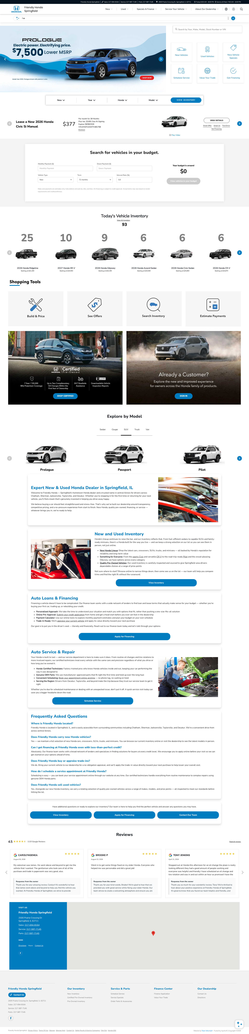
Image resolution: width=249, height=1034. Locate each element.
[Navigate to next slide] (164, 59)
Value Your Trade (161, 997)
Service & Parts (120, 988)
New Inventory (73, 994)
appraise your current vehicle (70, 621)
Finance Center (163, 988)
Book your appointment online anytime (77, 678)
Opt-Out (104, 1030)
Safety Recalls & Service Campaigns (87, 1030)
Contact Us (39, 945)
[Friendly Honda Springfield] (30, 9)
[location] (156, 2)
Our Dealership (207, 988)
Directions (22, 945)
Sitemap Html (60, 1030)
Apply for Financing (124, 636)
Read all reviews (235, 842)
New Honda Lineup (109, 550)
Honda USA (112, 1030)
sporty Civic (138, 556)
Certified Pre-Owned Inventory (79, 997)
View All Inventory (123, 220)
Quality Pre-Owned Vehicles (113, 563)
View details (216, 120)
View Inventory (156, 582)
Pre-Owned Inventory (76, 1001)
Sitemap (52, 1030)
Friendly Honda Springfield (17, 1030)
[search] (241, 9)
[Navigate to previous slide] (2, 59)
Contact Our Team (188, 815)
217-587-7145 (33, 929)
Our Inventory (76, 988)
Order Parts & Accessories (121, 1001)
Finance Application (162, 994)
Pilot (185, 556)
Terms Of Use (43, 1030)
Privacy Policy (33, 1030)
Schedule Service (92, 700)
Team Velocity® (207, 1031)
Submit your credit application (71, 614)
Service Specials (117, 997)
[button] (153, 933)
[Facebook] (20, 953)
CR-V (159, 556)
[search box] (207, 29)
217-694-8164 (32, 925)
